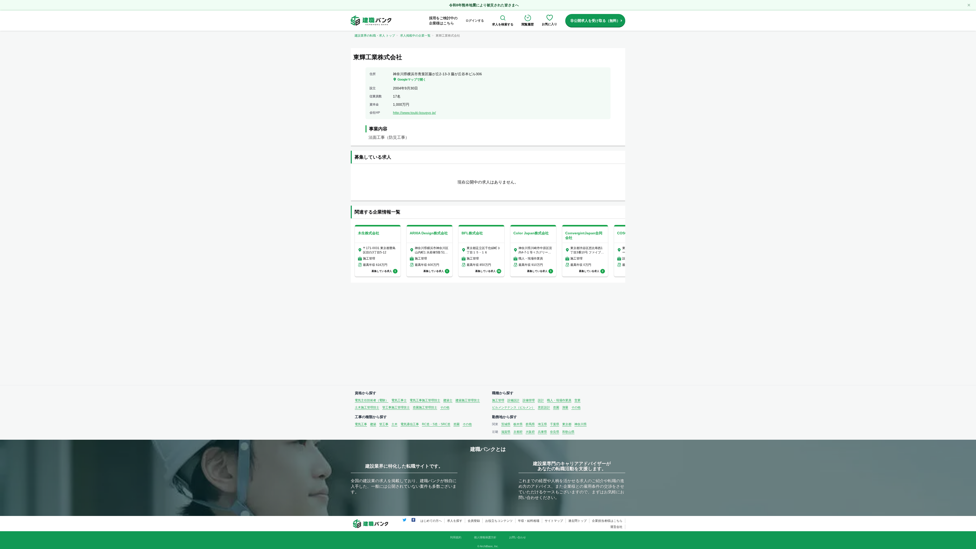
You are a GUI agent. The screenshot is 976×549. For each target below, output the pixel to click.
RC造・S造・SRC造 (436, 424)
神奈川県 (580, 424)
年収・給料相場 (528, 521)
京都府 (518, 432)
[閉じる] (969, 5)
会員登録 (474, 521)
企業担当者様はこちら (607, 521)
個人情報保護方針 (485, 537)
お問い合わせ (517, 537)
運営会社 (616, 527)
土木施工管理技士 (367, 407)
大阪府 (530, 432)
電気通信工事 (410, 424)
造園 (556, 407)
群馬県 (530, 424)
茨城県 (505, 424)
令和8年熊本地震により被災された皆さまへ (484, 5)
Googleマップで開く (412, 79)
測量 (565, 407)
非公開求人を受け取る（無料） (595, 21)
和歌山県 (568, 432)
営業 (577, 400)
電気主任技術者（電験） (371, 400)
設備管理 (529, 400)
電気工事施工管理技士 (425, 400)
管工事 (383, 424)
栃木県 (518, 424)
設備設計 (513, 400)
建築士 (447, 400)
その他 (444, 407)
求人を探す (454, 521)
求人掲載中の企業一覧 (415, 35)
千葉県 (554, 424)
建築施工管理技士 (467, 400)
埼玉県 (542, 424)
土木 (394, 424)
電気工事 (361, 424)
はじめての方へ (431, 521)
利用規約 (455, 537)
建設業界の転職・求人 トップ (375, 35)
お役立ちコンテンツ (499, 521)
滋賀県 (505, 432)
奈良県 (554, 432)
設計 (541, 400)
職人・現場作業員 (559, 400)
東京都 (566, 424)
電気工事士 (399, 400)
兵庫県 (542, 432)
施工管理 (498, 400)
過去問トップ (577, 521)
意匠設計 (544, 407)
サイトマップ (554, 521)
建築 (373, 424)
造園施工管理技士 (425, 407)
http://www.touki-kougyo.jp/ (414, 113)
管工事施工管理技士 (396, 407)
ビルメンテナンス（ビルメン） (513, 407)
